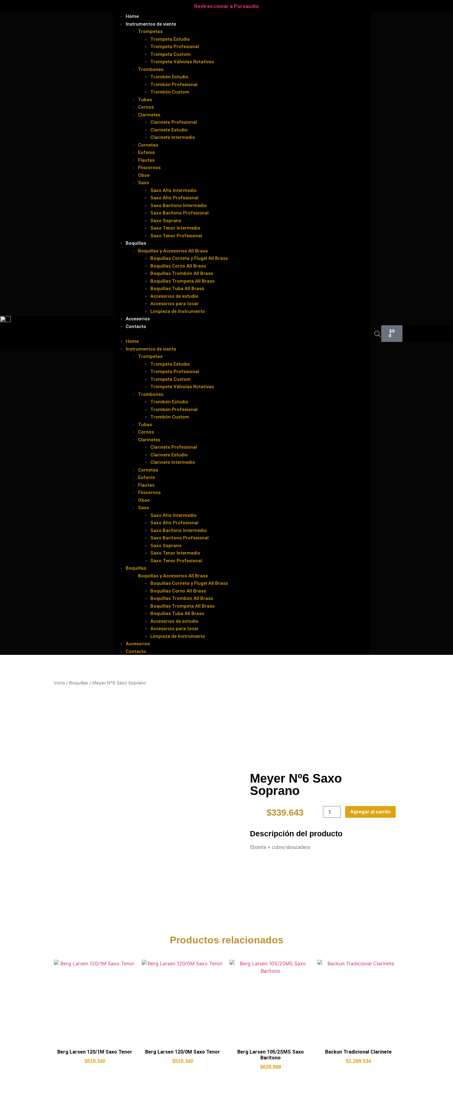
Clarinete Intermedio (172, 137)
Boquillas (136, 243)
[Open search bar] (377, 334)
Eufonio (146, 152)
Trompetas (150, 31)
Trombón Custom (169, 92)
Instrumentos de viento (151, 24)
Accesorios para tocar (174, 303)
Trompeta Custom (170, 54)
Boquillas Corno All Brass (178, 266)
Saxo (143, 182)
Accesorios (138, 644)
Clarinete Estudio (169, 130)
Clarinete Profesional (173, 122)
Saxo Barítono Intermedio (178, 205)
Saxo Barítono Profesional (179, 213)
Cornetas (148, 145)
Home (132, 341)
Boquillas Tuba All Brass (177, 288)
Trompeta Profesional (174, 46)
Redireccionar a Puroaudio (226, 6)
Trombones (150, 69)
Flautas (146, 160)
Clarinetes (149, 115)
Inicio (59, 683)
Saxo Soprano (166, 220)
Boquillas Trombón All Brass (181, 273)
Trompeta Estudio (170, 39)
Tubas (145, 99)
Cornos (146, 107)
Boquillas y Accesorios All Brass (173, 251)
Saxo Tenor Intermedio (175, 228)
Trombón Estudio (169, 77)
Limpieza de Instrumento (177, 311)
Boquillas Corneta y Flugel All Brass (189, 258)
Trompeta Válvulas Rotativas (182, 61)
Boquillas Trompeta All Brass (182, 281)
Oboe (143, 175)
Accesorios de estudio (174, 296)
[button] (242, 333)
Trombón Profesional (174, 84)
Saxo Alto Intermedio (173, 190)
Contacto (136, 326)
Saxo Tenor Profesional (176, 236)
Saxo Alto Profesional (174, 198)
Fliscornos (149, 167)
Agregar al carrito (370, 811)
